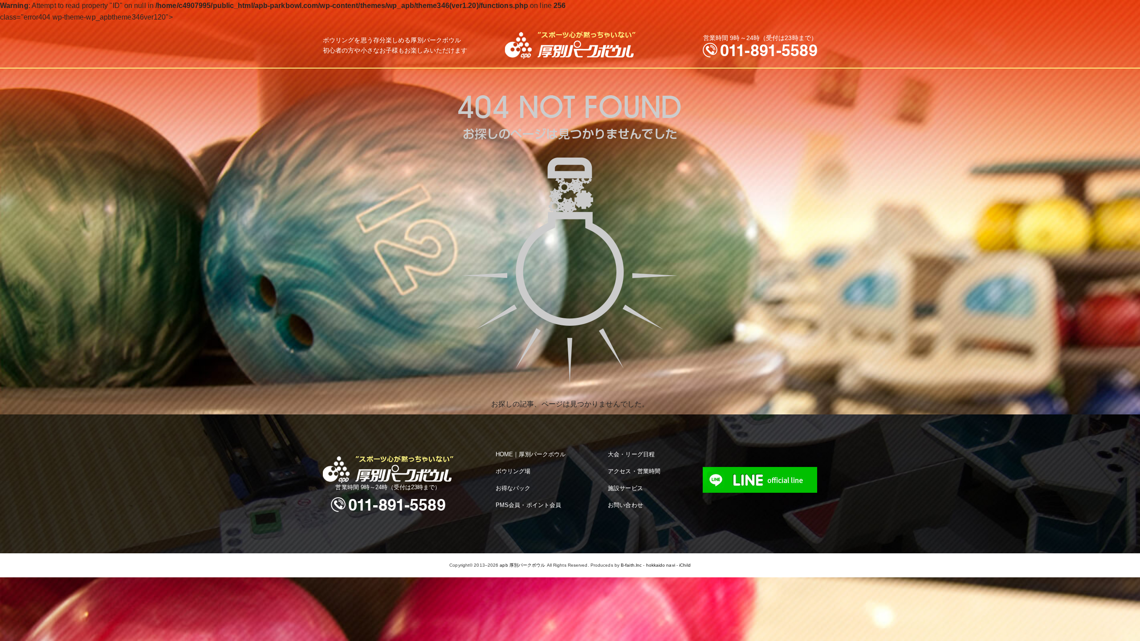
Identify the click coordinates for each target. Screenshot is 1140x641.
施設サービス (625, 488)
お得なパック (513, 488)
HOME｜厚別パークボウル (531, 454)
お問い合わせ (625, 505)
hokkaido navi (660, 565)
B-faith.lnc (631, 565)
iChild (685, 565)
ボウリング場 (513, 471)
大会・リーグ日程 (631, 454)
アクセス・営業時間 (634, 471)
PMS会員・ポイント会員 (528, 505)
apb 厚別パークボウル (522, 565)
